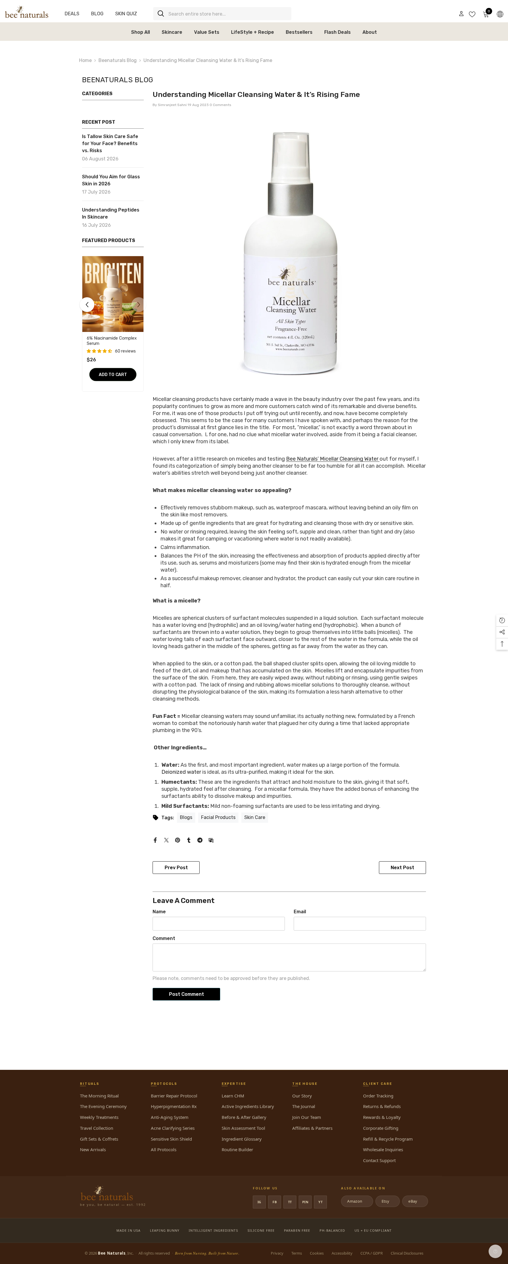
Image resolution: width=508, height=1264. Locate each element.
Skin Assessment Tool (243, 1128)
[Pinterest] (177, 839)
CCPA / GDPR (371, 1253)
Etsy (387, 1201)
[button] (99, 346)
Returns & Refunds (382, 1106)
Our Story (302, 1096)
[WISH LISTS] (472, 14)
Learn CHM (233, 1096)
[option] (113, 327)
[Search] (222, 13)
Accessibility (342, 1253)
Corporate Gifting (380, 1128)
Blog (97, 13)
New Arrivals (93, 1149)
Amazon (356, 1201)
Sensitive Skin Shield (171, 1139)
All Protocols (163, 1149)
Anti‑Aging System (169, 1117)
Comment (164, 938)
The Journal (303, 1106)
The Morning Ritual (99, 1096)
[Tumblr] (188, 839)
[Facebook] (155, 839)
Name (159, 911)
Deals (72, 13)
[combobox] (227, 13)
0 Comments (220, 105)
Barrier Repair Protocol (174, 1096)
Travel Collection (96, 1128)
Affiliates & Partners (312, 1128)
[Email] (211, 839)
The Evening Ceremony (103, 1106)
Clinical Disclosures (407, 1253)
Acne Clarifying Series (173, 1128)
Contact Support (379, 1160)
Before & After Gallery (244, 1117)
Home (85, 60)
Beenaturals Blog (117, 60)
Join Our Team (306, 1117)
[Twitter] (166, 839)
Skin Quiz (126, 13)
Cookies (317, 1253)
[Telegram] (200, 839)
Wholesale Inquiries (383, 1149)
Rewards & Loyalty (382, 1117)
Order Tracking (378, 1096)
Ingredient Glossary (242, 1139)
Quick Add (113, 378)
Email (300, 911)
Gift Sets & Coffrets (99, 1139)
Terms (296, 1253)
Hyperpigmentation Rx (174, 1106)
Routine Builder (237, 1149)
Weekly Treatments (99, 1117)
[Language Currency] (500, 13)
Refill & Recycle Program (388, 1139)
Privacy (277, 1253)
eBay (414, 1201)
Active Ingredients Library (248, 1106)
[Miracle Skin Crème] (112, 294)
